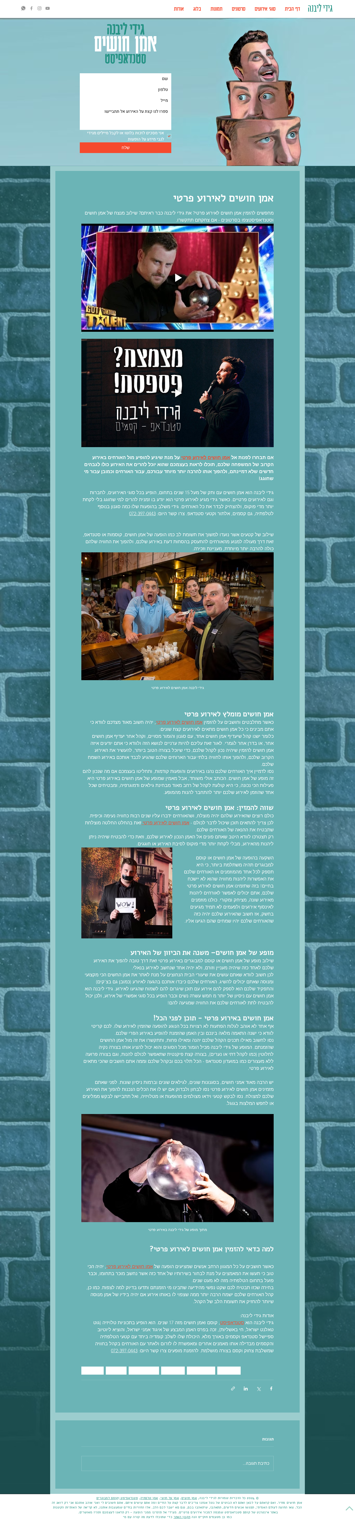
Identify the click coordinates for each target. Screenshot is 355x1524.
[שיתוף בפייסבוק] (271, 1388)
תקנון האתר (182, 1517)
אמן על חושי (169, 1498)
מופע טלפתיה (201, 1370)
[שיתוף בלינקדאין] (245, 1388)
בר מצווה (116, 1370)
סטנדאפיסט (129, 1498)
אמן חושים (229, 1370)
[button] (265, 8)
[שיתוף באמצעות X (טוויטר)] (258, 1388)
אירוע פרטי (173, 1370)
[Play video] (177, 278)
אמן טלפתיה (149, 1498)
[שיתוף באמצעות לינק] (233, 1388)
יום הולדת (92, 1370)
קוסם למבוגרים (144, 1370)
